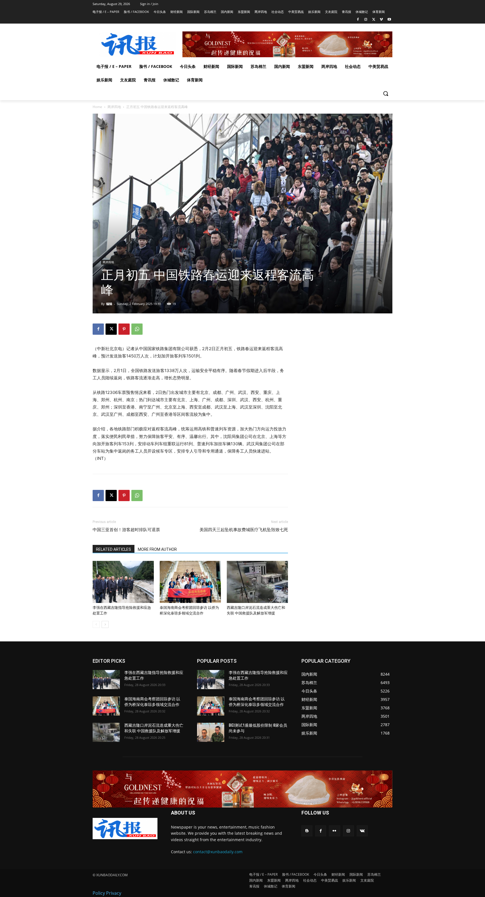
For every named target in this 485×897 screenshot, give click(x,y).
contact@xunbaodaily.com (217, 851)
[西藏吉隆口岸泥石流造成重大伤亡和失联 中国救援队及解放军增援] (257, 582)
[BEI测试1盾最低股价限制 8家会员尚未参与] (210, 732)
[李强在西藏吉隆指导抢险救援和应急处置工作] (123, 582)
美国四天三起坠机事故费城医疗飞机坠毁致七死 (244, 529)
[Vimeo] (381, 20)
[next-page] (105, 624)
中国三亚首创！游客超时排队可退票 (126, 529)
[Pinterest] (124, 329)
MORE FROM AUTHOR (157, 549)
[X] (373, 20)
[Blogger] (306, 830)
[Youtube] (389, 20)
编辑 (109, 304)
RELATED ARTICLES (113, 549)
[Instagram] (366, 20)
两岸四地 (114, 106)
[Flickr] (334, 830)
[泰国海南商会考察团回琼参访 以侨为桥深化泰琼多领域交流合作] (190, 582)
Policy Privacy (107, 893)
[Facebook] (358, 20)
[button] (385, 93)
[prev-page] (96, 624)
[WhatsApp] (137, 329)
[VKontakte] (362, 830)
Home (97, 106)
